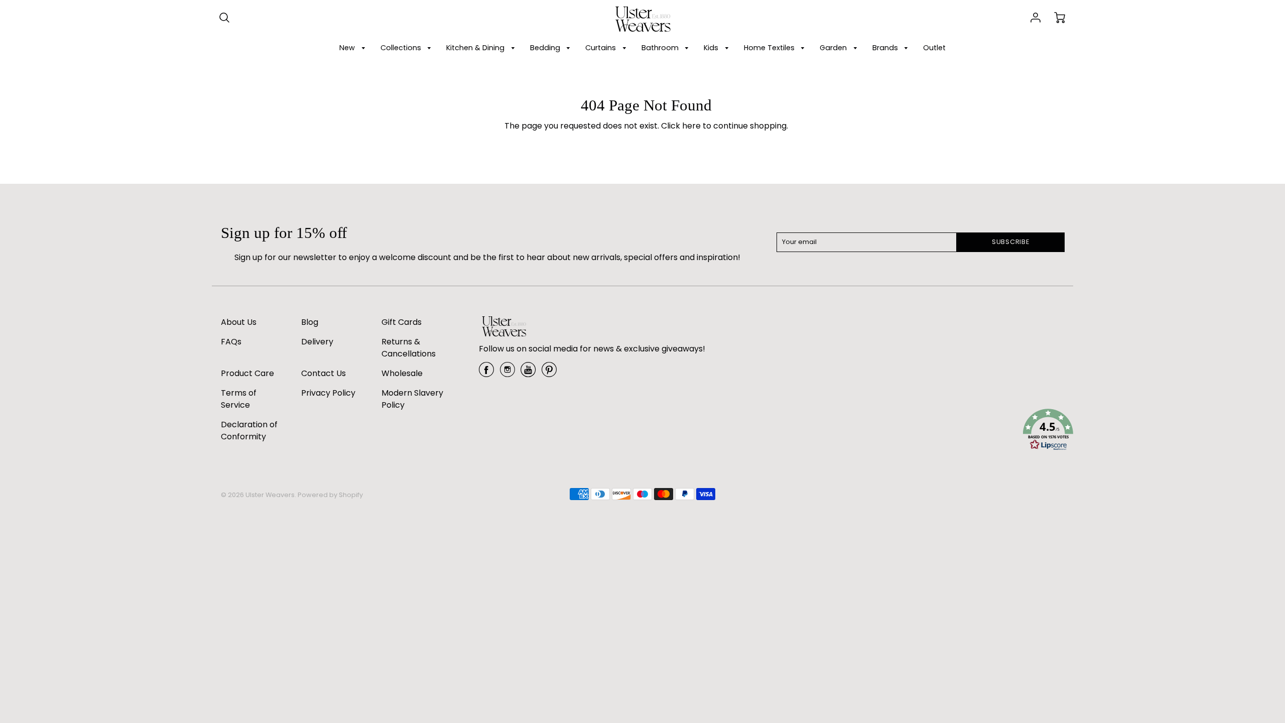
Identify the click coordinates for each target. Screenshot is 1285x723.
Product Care (247, 373)
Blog (309, 322)
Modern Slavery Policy (412, 399)
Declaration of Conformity (249, 430)
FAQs (231, 341)
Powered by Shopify (330, 495)
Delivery (317, 341)
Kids (712, 48)
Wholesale (402, 373)
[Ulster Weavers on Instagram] (507, 373)
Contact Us (323, 373)
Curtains (601, 48)
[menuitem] (353, 48)
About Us (238, 322)
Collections (401, 48)
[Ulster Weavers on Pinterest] (549, 373)
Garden (834, 48)
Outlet (934, 48)
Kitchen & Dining (476, 48)
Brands (886, 48)
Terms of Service (238, 399)
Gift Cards (401, 322)
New (348, 48)
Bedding (546, 48)
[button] (1048, 431)
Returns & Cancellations (408, 347)
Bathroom (661, 48)
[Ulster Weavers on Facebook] (486, 373)
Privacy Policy (328, 393)
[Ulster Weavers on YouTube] (528, 373)
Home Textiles (770, 48)
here (691, 126)
